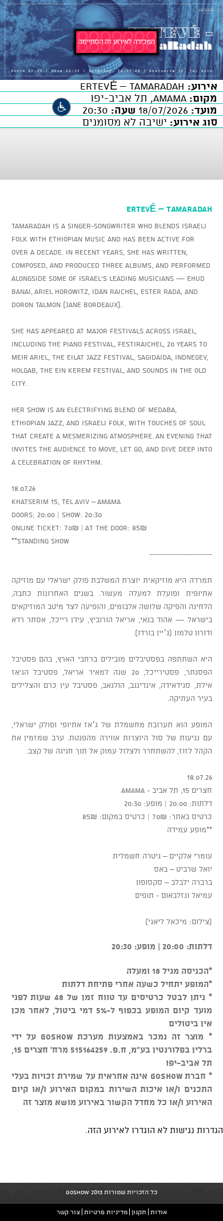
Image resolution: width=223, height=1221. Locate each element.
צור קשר (68, 1211)
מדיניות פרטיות (106, 1211)
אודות (158, 1211)
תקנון (139, 1211)
